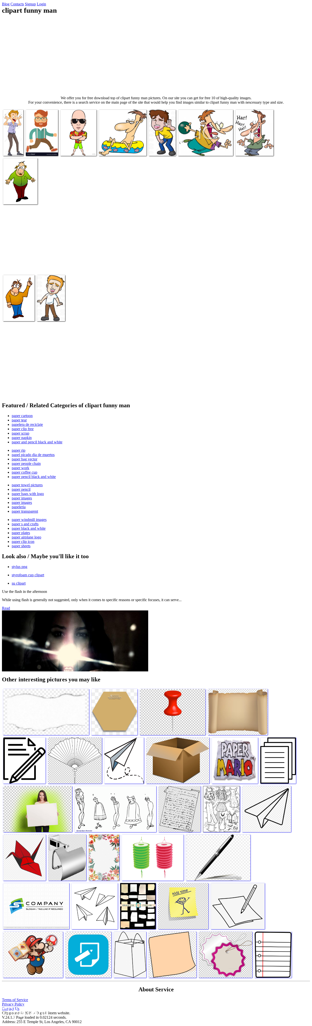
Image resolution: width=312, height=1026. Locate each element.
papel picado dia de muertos (33, 455)
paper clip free (23, 429)
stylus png (19, 567)
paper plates (21, 533)
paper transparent (25, 511)
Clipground (24, 1011)
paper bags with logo (28, 494)
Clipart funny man (11, 147)
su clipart (19, 583)
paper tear (19, 420)
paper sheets (21, 546)
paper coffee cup (24, 472)
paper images (22, 498)
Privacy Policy (13, 1004)
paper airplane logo (26, 537)
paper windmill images (29, 520)
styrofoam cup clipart (28, 575)
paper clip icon (23, 541)
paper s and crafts (25, 524)
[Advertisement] (156, 55)
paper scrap (20, 433)
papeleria (19, 507)
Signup (30, 4)
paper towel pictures (27, 485)
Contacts (17, 4)
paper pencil (21, 489)
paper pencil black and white (34, 477)
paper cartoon (22, 416)
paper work (20, 468)
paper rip (18, 450)
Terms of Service (15, 1000)
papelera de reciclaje (27, 424)
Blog (6, 4)
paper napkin (22, 438)
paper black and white (29, 528)
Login (41, 4)
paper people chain (26, 463)
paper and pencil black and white (37, 442)
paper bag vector (24, 459)
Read (6, 608)
